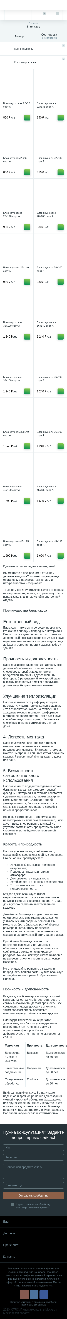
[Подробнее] (27, 117)
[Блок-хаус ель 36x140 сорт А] (16, 414)
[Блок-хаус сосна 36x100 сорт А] (16, 359)
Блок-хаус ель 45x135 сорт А (49, 543)
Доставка (9, 1233)
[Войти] (65, 15)
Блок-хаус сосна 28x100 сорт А (46, 214)
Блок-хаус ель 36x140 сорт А (16, 433)
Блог (6, 1221)
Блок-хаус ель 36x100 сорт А (49, 433)
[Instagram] (24, 1294)
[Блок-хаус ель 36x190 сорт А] (50, 359)
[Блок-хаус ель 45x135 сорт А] (50, 524)
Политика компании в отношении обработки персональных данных (33, 1303)
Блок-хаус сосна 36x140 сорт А (46, 324)
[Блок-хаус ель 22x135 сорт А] (50, 140)
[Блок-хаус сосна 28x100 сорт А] (50, 195)
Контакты (9, 1256)
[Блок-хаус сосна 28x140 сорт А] (16, 195)
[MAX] (24, 15)
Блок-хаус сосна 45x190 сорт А (12, 488)
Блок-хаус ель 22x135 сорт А (49, 159)
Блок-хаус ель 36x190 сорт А (49, 379)
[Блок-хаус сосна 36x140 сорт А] (50, 305)
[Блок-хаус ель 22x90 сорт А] (16, 140)
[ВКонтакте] (34, 1294)
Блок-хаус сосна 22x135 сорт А (46, 105)
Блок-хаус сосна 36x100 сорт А (12, 379)
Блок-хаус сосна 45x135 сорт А (46, 488)
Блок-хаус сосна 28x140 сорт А (12, 214)
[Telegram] (11, 15)
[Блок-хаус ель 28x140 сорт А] (16, 250)
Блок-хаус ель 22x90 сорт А (15, 159)
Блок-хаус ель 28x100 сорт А (49, 269)
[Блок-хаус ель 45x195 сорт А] (16, 524)
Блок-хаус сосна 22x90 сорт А (16, 105)
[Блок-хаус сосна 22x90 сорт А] (16, 85)
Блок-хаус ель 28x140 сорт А (16, 269)
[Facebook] (43, 1294)
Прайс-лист (10, 1245)
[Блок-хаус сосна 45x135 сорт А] (50, 469)
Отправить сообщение (33, 1195)
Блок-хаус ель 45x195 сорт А (16, 543)
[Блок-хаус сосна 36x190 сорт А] (16, 305)
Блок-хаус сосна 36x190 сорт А (12, 324)
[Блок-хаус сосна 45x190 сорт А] (16, 469)
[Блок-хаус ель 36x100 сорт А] (50, 414)
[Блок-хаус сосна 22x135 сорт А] (50, 85)
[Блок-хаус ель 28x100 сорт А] (50, 250)
